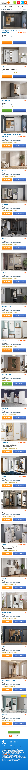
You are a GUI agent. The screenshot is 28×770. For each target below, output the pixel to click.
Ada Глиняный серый (8, 680)
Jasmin (4, 238)
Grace (3, 646)
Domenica (5, 204)
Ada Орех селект (7, 374)
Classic (4, 272)
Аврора (4, 170)
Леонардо (5, 442)
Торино (4, 476)
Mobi (3, 66)
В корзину (7, 110)
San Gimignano (6, 306)
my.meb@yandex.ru (6, 754)
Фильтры (23, 9)
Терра (4, 578)
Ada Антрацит (6, 100)
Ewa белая (5, 408)
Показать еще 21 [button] (14, 732)
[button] (14, 2)
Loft (3, 510)
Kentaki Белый (6, 612)
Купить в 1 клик (19, 42)
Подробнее (7, 42)
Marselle (4, 714)
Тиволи (4, 340)
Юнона (4, 544)
